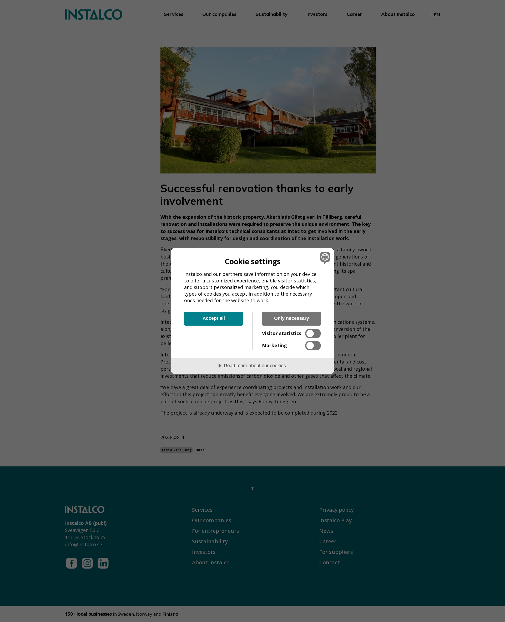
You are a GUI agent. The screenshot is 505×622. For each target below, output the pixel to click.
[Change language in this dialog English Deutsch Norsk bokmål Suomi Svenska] (324, 258)
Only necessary (291, 318)
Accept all (214, 318)
